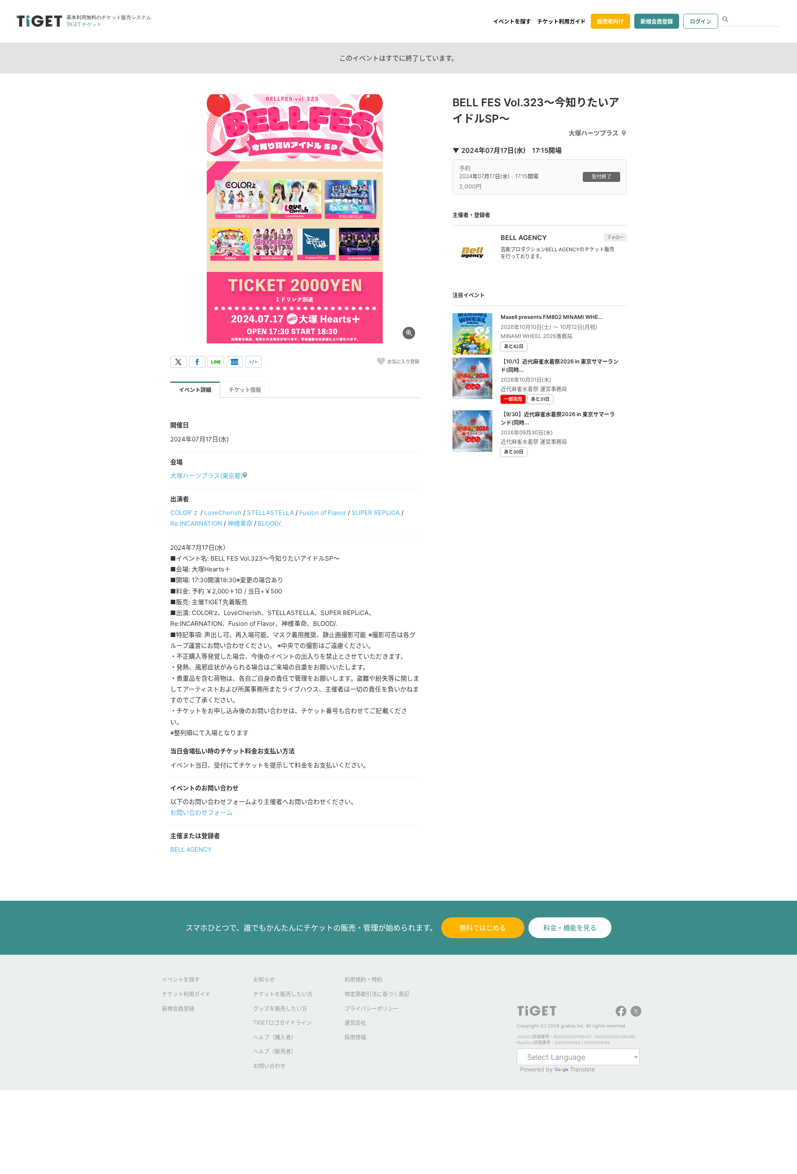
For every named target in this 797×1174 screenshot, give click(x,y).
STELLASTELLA (270, 513)
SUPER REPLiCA (376, 513)
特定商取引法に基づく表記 (377, 993)
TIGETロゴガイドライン (282, 1022)
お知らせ (264, 979)
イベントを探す (512, 21)
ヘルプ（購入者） (274, 1037)
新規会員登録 (657, 21)
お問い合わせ (269, 1065)
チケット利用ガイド (561, 21)
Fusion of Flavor (322, 513)
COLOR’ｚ (184, 513)
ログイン (700, 21)
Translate (582, 1069)
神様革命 (239, 523)
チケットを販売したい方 (283, 993)
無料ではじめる (483, 928)
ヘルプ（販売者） (274, 1051)
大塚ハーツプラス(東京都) (206, 476)
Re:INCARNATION (196, 523)
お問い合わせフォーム (201, 812)
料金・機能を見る (570, 928)
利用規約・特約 (363, 979)
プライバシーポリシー (371, 1008)
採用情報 (355, 1037)
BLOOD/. (270, 523)
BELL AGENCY (191, 849)
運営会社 (355, 1022)
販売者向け (610, 21)
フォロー (615, 237)
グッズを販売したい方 (280, 1008)
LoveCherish (223, 513)
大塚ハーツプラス (594, 133)
